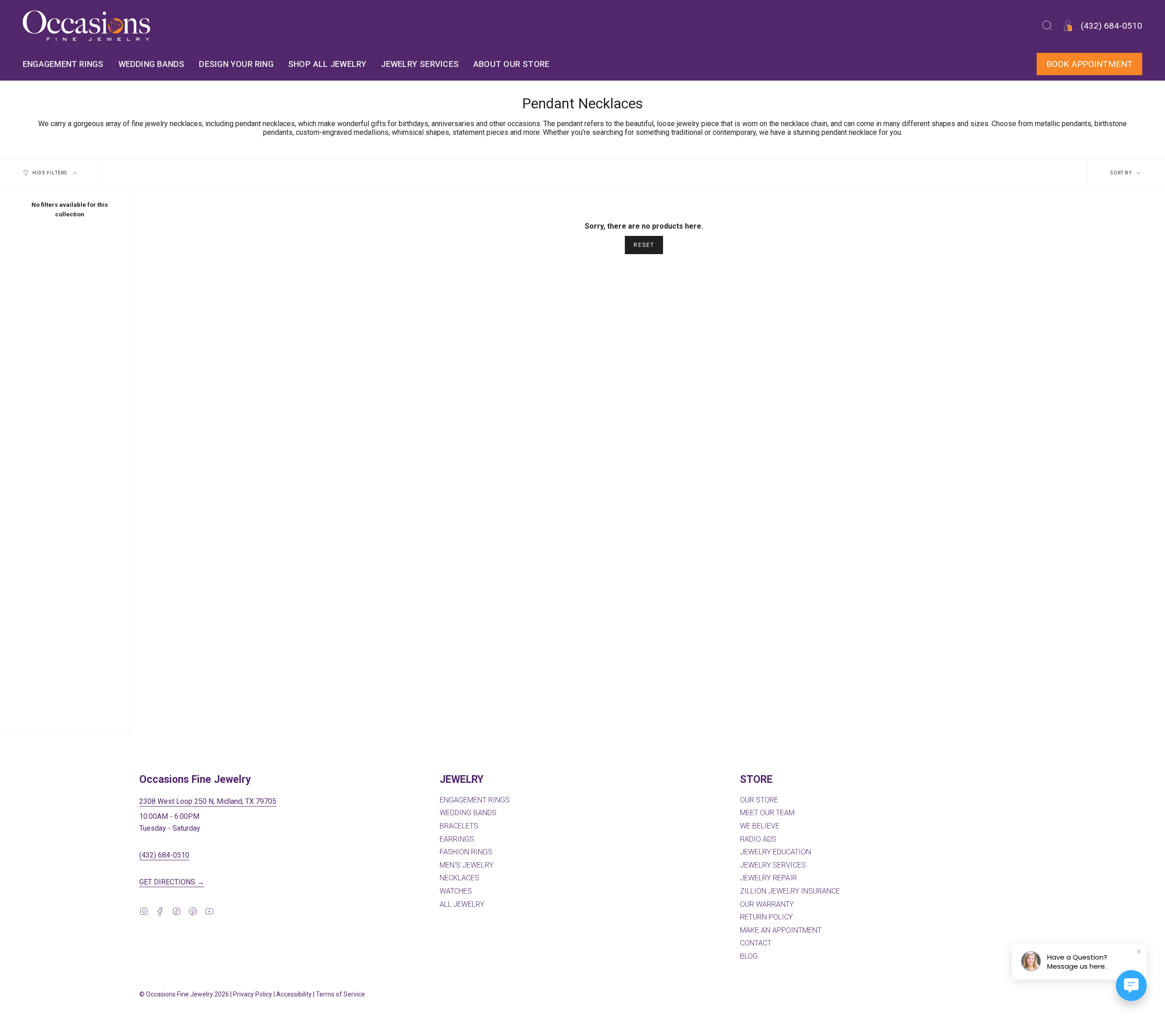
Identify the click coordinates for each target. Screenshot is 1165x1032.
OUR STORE (759, 800)
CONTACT (755, 943)
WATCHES (456, 891)
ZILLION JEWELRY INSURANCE (790, 891)
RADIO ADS (758, 839)
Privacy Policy (252, 994)
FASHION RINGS (466, 852)
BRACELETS (459, 826)
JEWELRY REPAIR (768, 878)
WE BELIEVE (760, 826)
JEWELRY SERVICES (773, 865)
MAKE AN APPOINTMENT (780, 930)
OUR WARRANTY (767, 904)
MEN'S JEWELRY (466, 865)
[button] (1047, 26)
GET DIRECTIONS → (171, 882)
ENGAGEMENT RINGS (475, 800)
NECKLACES (459, 878)
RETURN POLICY (766, 917)
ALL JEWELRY (462, 904)
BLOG (749, 956)
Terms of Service (340, 994)
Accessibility (294, 994)
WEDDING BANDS (468, 812)
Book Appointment (1089, 64)
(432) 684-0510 (164, 855)
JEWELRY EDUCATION (775, 852)
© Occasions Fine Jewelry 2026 (184, 994)
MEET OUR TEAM (767, 812)
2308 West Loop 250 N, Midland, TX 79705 (207, 801)
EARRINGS (457, 839)
